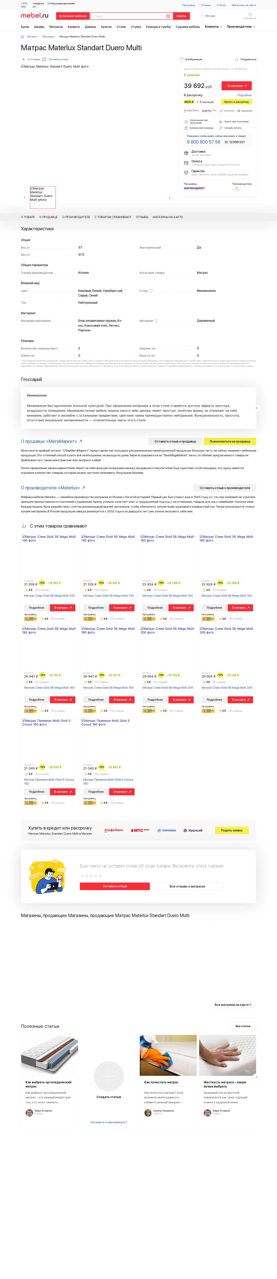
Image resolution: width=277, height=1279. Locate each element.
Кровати (74, 27)
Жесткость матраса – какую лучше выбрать (225, 1084)
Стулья (136, 27)
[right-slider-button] (256, 408)
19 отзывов (42, 589)
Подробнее (244, 95)
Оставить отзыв (115, 886)
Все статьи (243, 1026)
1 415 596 (24, 5)
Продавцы (188, 5)
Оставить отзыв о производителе (225, 488)
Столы (121, 27)
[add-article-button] (109, 1076)
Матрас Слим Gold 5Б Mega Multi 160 (167, 595)
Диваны (90, 27)
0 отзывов (34, 59)
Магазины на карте (244, 5)
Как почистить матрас (161, 1082)
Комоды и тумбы (158, 27)
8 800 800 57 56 (203, 142)
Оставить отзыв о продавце (175, 441)
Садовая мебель (188, 27)
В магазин (235, 86)
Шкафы (39, 27)
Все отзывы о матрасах (187, 886)
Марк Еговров (43, 1110)
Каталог (32, 36)
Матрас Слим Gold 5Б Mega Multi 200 (167, 687)
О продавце (48, 217)
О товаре (28, 217)
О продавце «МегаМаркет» (49, 441)
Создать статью (108, 1097)
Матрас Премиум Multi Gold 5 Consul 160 (49, 781)
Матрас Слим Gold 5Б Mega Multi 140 (49, 595)
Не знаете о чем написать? (109, 1122)
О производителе (76, 217)
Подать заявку (232, 830)
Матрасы (56, 27)
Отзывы (206, 5)
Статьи (221, 5)
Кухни (25, 27)
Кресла (106, 27)
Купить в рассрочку (236, 101)
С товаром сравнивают (113, 217)
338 (49, 3)
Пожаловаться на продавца (230, 441)
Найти (181, 16)
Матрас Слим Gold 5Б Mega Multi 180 (49, 687)
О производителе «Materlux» (50, 487)
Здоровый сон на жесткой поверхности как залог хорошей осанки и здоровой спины (225, 1097)
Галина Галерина (163, 1110)
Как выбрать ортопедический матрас (48, 1084)
